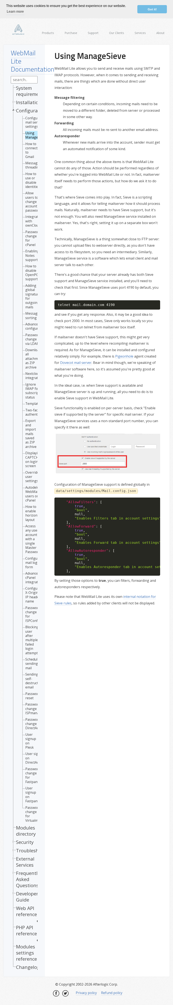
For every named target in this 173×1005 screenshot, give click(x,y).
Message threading (33, 165)
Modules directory (26, 831)
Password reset (32, 696)
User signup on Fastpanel (32, 794)
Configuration (31, 110)
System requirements (31, 91)
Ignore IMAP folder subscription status (35, 391)
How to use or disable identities (32, 180)
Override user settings (32, 476)
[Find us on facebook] (56, 993)
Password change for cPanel (32, 238)
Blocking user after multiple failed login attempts (32, 640)
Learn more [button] (15, 11)
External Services (25, 862)
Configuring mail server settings (34, 122)
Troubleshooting (34, 850)
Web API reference (26, 911)
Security (25, 842)
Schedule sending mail (32, 663)
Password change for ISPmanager (34, 708)
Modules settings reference (26, 953)
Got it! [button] (152, 9)
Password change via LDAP (32, 339)
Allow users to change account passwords (33, 201)
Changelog (28, 967)
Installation (28, 102)
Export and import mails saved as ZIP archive (30, 434)
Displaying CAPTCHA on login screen (33, 459)
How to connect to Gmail (31, 150)
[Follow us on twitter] (65, 993)
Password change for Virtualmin (33, 814)
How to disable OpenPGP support (33, 272)
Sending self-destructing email (34, 680)
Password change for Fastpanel (32, 775)
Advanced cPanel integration (34, 577)
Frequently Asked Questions (28, 879)
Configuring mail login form (34, 562)
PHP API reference (26, 930)
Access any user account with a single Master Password (32, 539)
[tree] (24, 528)
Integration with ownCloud (34, 221)
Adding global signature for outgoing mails (32, 296)
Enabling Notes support (32, 255)
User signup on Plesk (30, 741)
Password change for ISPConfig (33, 614)
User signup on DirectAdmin (35, 758)
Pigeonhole (124, 356)
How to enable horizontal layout (33, 513)
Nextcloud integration (34, 375)
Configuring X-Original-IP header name (34, 595)
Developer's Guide (29, 897)
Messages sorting (33, 315)
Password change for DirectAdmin (35, 723)
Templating (34, 403)
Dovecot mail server (76, 362)
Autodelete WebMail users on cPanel (33, 494)
